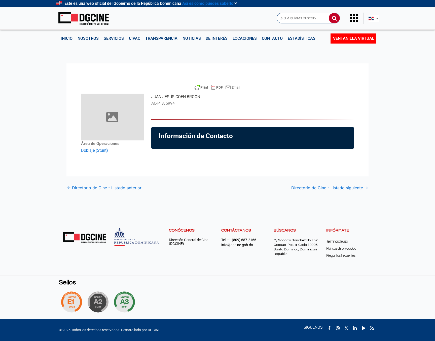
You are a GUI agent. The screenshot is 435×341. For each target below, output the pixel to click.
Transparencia (161, 38)
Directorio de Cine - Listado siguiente (329, 188)
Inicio (66, 38)
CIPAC (134, 38)
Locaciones (245, 38)
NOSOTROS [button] (88, 38)
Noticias (192, 38)
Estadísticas (301, 38)
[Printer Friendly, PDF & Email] (217, 87)
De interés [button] (217, 38)
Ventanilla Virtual (353, 38)
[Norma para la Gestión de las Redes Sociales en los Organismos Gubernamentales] (71, 302)
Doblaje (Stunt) (94, 150)
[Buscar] (334, 18)
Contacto (272, 38)
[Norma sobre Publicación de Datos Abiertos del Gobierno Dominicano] (125, 302)
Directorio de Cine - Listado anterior (104, 188)
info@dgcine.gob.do (237, 245)
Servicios (114, 38)
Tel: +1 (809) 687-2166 (238, 240)
